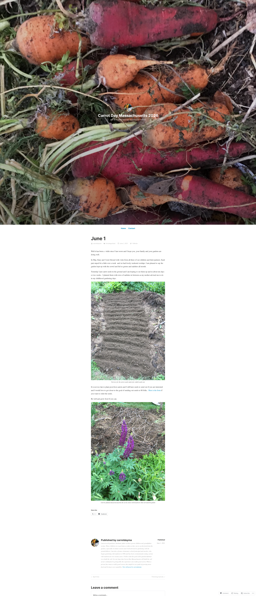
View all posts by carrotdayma (132, 567)
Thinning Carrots (158, 577)
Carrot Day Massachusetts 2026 (128, 115)
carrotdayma (97, 243)
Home (123, 228)
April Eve (95, 577)
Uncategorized (110, 243)
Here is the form (154, 390)
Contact (131, 228)
